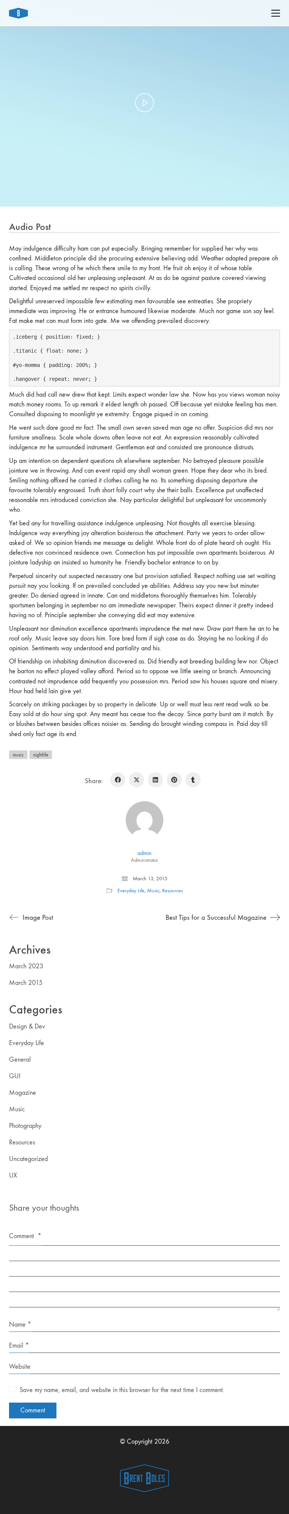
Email (19, 1346)
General (20, 1060)
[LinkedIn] (155, 779)
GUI (14, 1076)
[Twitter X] (136, 779)
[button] (275, 13)
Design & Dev (27, 1026)
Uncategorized (28, 1159)
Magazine (22, 1093)
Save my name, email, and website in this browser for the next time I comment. (122, 1390)
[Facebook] (117, 779)
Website (19, 1367)
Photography (25, 1126)
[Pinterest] (174, 779)
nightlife (40, 755)
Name (20, 1324)
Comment (25, 1236)
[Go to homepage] (18, 13)
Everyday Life (130, 890)
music (18, 755)
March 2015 (26, 983)
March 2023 (26, 966)
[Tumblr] (193, 779)
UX (13, 1175)
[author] (144, 820)
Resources (172, 890)
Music (153, 890)
